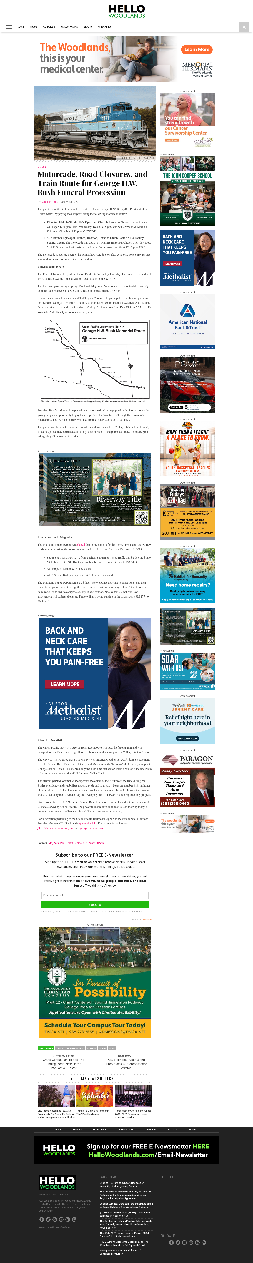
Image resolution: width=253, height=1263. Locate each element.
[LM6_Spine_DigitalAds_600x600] (95, 728)
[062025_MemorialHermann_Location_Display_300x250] (187, 743)
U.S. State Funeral (93, 843)
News (33, 27)
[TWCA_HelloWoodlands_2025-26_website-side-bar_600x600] (95, 1037)
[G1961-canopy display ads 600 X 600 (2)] (187, 147)
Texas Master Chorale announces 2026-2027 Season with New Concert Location (133, 1114)
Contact (172, 1129)
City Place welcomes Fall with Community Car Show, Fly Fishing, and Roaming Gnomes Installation (56, 1114)
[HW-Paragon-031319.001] (187, 806)
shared (81, 544)
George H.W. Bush (75, 1048)
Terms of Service (127, 1129)
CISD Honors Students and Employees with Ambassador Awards (126, 1064)
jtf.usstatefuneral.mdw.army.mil (56, 828)
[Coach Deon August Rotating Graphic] (187, 475)
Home (21, 27)
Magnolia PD (56, 843)
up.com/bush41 (87, 823)
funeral (60, 1048)
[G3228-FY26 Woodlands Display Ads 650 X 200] (187, 832)
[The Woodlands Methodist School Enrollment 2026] (187, 689)
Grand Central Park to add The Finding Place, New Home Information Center (63, 1064)
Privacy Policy (100, 1129)
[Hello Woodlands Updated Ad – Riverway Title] (95, 525)
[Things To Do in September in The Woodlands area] (94, 1106)
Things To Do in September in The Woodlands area (92, 1112)
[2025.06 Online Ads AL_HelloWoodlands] (187, 539)
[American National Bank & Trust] (187, 348)
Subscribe (104, 27)
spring (102, 1048)
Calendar (49, 27)
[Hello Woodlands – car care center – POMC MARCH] (187, 412)
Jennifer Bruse (50, 201)
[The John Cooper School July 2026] (187, 225)
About (88, 27)
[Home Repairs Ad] (187, 602)
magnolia (91, 1048)
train (112, 1048)
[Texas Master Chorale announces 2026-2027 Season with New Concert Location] (133, 1106)
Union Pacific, (74, 843)
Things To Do (69, 27)
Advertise (152, 1129)
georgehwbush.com (91, 828)
